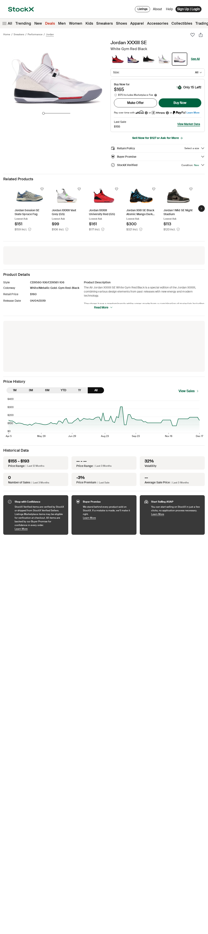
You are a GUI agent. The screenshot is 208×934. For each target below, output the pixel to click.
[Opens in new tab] (146, 113)
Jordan (50, 34)
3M (31, 390)
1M (14, 390)
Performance (35, 34)
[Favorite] (192, 35)
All (10, 23)
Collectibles (181, 23)
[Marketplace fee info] (155, 95)
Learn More (192, 112)
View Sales (187, 391)
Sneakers (104, 23)
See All (195, 59)
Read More (101, 307)
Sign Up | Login (188, 9)
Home (6, 34)
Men (62, 23)
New (38, 23)
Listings (142, 9)
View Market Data (188, 124)
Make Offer (135, 103)
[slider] (43, 113)
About (158, 10)
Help (169, 9)
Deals (50, 23)
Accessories (157, 23)
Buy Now (179, 103)
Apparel (137, 23)
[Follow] (42, 189)
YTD (63, 390)
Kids (89, 23)
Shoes (121, 23)
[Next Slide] (201, 208)
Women (75, 23)
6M (47, 390)
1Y (79, 390)
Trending (23, 23)
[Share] (201, 35)
